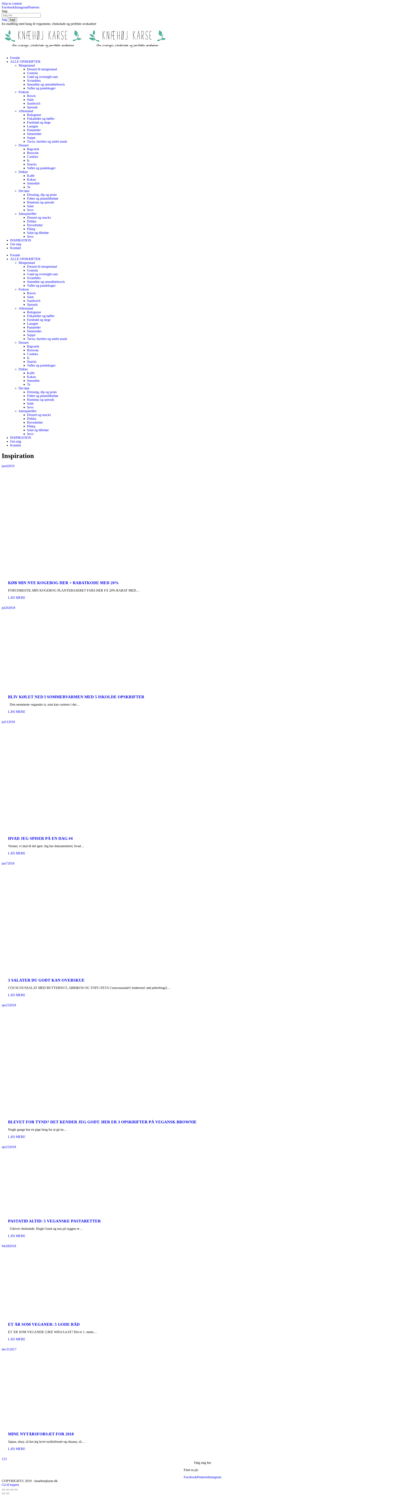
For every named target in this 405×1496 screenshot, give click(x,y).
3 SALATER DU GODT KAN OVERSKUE (46, 980)
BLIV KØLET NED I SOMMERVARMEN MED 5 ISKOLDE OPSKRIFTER (76, 697)
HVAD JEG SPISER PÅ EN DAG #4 (40, 838)
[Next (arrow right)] (7, 1493)
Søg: (5, 11)
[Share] (7, 1489)
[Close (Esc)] (3, 1489)
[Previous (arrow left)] (3, 1493)
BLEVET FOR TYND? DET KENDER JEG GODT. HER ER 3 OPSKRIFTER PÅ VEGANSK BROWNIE (102, 1122)
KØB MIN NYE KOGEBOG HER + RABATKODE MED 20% (63, 583)
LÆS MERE (16, 597)
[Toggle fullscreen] (12, 1489)
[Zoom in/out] (16, 1489)
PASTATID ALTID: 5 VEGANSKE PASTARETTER (54, 1221)
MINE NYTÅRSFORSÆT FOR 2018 (41, 1434)
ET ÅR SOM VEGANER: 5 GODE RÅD (44, 1324)
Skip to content (12, 3)
